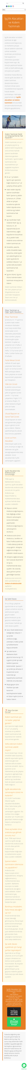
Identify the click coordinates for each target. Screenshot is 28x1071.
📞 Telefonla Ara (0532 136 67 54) (14, 1011)
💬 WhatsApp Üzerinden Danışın (14, 1022)
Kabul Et (6, 1066)
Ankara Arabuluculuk (13, 583)
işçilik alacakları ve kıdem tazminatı (13, 100)
